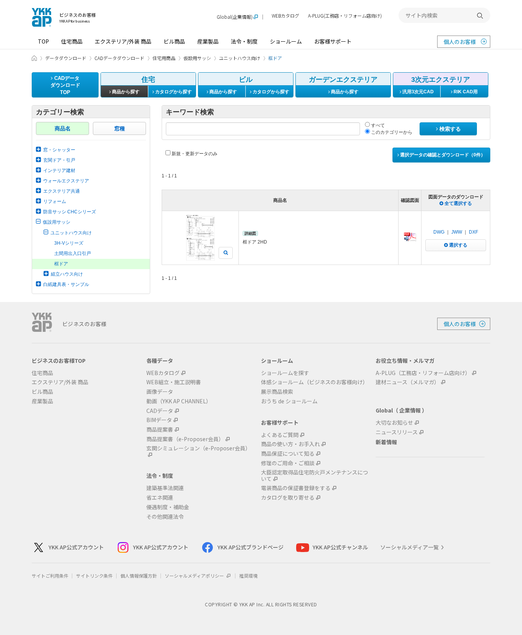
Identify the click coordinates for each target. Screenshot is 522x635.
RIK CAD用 (465, 91)
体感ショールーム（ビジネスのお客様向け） (314, 382)
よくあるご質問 (279, 435)
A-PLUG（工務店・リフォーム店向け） (423, 373)
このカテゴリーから (391, 132)
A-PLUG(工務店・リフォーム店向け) (345, 15)
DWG (438, 232)
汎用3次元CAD (417, 91)
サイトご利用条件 (50, 575)
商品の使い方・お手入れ (290, 444)
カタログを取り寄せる (287, 497)
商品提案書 (159, 429)
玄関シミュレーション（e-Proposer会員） (198, 448)
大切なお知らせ (394, 422)
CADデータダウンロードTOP (65, 85)
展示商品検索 (277, 391)
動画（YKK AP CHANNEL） (178, 401)
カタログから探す (173, 91)
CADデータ (159, 411)
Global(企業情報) (235, 17)
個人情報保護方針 (138, 575)
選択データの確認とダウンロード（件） (442, 155)
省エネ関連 (159, 497)
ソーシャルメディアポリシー (195, 575)
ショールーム (286, 41)
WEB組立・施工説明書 (173, 382)
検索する (449, 129)
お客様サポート (333, 41)
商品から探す (125, 91)
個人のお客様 (460, 41)
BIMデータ (159, 420)
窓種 (119, 128)
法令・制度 (244, 41)
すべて (377, 125)
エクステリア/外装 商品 (123, 41)
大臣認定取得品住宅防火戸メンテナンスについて (314, 475)
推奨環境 (248, 575)
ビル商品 (174, 41)
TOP (43, 41)
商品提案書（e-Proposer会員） (185, 439)
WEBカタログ (285, 15)
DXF (473, 232)
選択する (457, 245)
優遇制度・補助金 (167, 507)
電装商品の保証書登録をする (296, 488)
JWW (456, 232)
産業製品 (208, 41)
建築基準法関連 (165, 488)
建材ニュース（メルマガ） (407, 382)
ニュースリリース (397, 432)
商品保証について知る (287, 453)
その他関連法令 (165, 516)
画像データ (159, 391)
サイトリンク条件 (94, 575)
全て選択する (457, 203)
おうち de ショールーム (289, 401)
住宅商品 (72, 41)
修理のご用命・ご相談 (287, 463)
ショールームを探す (285, 373)
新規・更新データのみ (193, 153)
